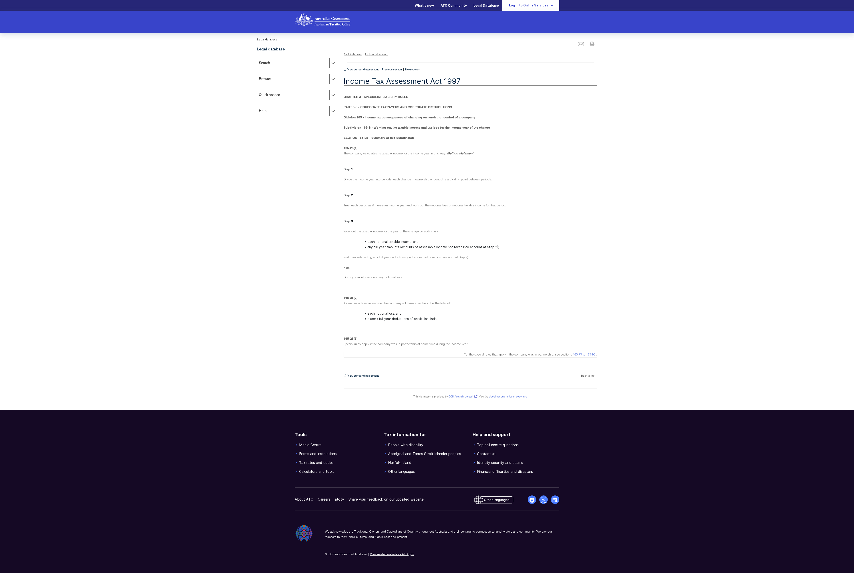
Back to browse (353, 54)
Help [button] (269, 114)
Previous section (392, 69)
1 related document (376, 54)
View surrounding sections (363, 69)
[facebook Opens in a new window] (532, 499)
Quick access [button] (276, 98)
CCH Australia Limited (462, 396)
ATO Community (454, 5)
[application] (297, 87)
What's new (424, 5)
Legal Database (486, 5)
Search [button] (271, 66)
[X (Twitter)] (543, 499)
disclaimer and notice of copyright (508, 396)
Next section (412, 69)
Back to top (587, 376)
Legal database (271, 49)
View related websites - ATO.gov (392, 554)
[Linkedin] (555, 499)
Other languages (497, 500)
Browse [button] (271, 82)
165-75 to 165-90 (584, 354)
